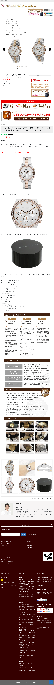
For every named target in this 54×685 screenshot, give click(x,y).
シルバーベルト (19, 27)
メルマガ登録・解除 (6, 557)
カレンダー (14, 23)
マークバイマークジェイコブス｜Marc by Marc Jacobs (17, 17)
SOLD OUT (41, 75)
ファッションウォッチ (10, 36)
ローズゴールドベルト (20, 28)
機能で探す (8, 21)
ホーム (2, 17)
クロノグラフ (15, 21)
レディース (33, 17)
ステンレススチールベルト (20, 32)
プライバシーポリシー (6, 564)
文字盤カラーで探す (10, 25)
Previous (4, 49)
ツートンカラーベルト (20, 30)
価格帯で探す (8, 34)
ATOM (5, 559)
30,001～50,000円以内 (18, 34)
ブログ (2, 555)
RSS (2, 559)
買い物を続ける (48, 498)
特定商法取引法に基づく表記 (8, 561)
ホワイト (18, 25)
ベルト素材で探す (9, 32)
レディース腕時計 (9, 19)
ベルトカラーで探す (10, 27)
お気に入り (7, 86)
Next (50, 49)
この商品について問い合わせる (37, 498)
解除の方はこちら (32, 534)
